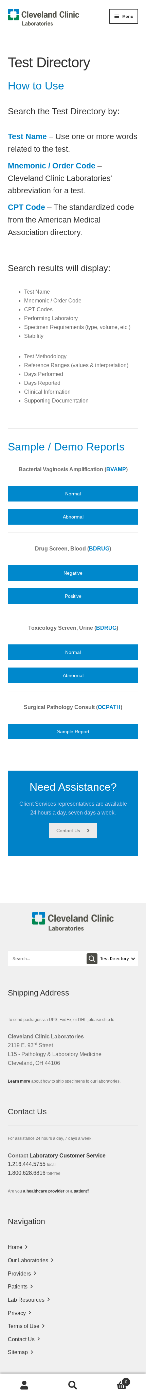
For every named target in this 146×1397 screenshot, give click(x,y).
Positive (73, 596)
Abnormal (73, 517)
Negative (73, 573)
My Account (24, 1385)
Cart (112, 1379)
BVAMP (116, 469)
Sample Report (73, 731)
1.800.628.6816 (26, 1173)
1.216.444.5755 (26, 1164)
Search (73, 1385)
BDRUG (99, 549)
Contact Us (68, 830)
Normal (73, 493)
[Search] (92, 958)
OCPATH (109, 707)
